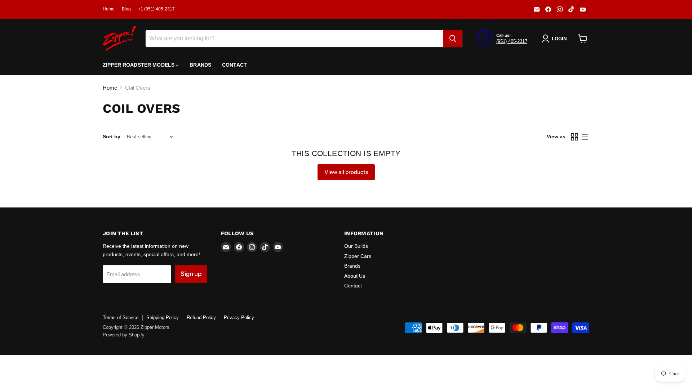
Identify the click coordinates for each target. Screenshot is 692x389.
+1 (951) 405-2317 (156, 9)
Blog (126, 9)
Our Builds (356, 246)
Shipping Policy (162, 317)
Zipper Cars (357, 256)
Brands (200, 65)
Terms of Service (120, 317)
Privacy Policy (239, 317)
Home (109, 9)
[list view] (585, 137)
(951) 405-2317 (511, 41)
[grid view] (574, 137)
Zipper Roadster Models (139, 65)
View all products (346, 172)
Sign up (191, 273)
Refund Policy (201, 317)
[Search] (452, 38)
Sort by (111, 136)
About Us (354, 276)
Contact (234, 65)
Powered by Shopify (124, 334)
